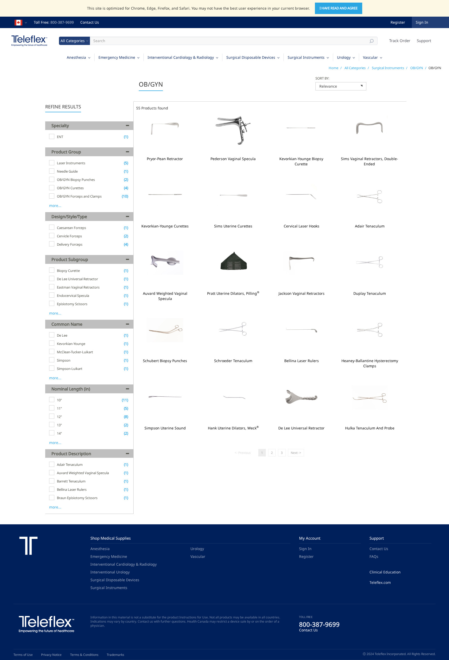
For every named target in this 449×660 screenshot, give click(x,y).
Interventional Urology (110, 572)
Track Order (399, 40)
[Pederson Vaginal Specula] (233, 135)
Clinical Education (385, 572)
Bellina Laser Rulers (301, 360)
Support (424, 40)
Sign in (422, 22)
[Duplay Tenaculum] (370, 269)
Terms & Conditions (84, 654)
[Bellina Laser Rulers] (302, 337)
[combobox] (340, 86)
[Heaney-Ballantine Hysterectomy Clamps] (370, 337)
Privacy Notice (51, 654)
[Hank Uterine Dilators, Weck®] (233, 404)
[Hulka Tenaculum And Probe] (370, 404)
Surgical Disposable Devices (250, 57)
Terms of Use (23, 654)
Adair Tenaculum (370, 226)
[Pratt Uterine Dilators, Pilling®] (233, 269)
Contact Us (89, 22)
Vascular (370, 57)
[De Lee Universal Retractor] (302, 404)
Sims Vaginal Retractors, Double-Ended (369, 161)
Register (398, 22)
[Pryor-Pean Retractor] (165, 135)
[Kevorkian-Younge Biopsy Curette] (301, 135)
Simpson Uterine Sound (165, 428)
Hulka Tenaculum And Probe (369, 428)
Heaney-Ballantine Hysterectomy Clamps (369, 363)
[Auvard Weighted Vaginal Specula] (165, 269)
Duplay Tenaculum (369, 293)
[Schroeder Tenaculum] (233, 337)
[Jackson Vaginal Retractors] (302, 269)
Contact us (145, 621)
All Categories (355, 68)
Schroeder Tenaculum (233, 360)
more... (55, 205)
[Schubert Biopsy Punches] (165, 337)
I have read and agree (339, 8)
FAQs (373, 556)
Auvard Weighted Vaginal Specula (165, 296)
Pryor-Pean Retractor (165, 158)
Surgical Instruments (306, 57)
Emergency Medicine (116, 57)
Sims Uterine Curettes (233, 226)
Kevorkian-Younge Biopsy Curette (301, 161)
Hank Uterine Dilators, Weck (233, 428)
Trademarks (115, 654)
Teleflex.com (380, 582)
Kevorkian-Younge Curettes (165, 226)
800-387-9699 (62, 22)
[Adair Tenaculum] (370, 202)
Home (333, 68)
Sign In (305, 548)
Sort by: (322, 78)
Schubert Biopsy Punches (165, 360)
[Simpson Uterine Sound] (165, 404)
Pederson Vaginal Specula (233, 158)
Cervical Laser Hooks (301, 226)
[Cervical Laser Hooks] (302, 202)
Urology (344, 57)
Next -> (296, 452)
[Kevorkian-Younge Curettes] (165, 202)
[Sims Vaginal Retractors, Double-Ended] (370, 135)
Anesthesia (76, 57)
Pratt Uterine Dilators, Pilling (233, 293)
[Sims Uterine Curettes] (233, 202)
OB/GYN (416, 68)
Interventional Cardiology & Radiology (181, 57)
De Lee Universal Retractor (301, 428)
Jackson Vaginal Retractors (302, 293)
